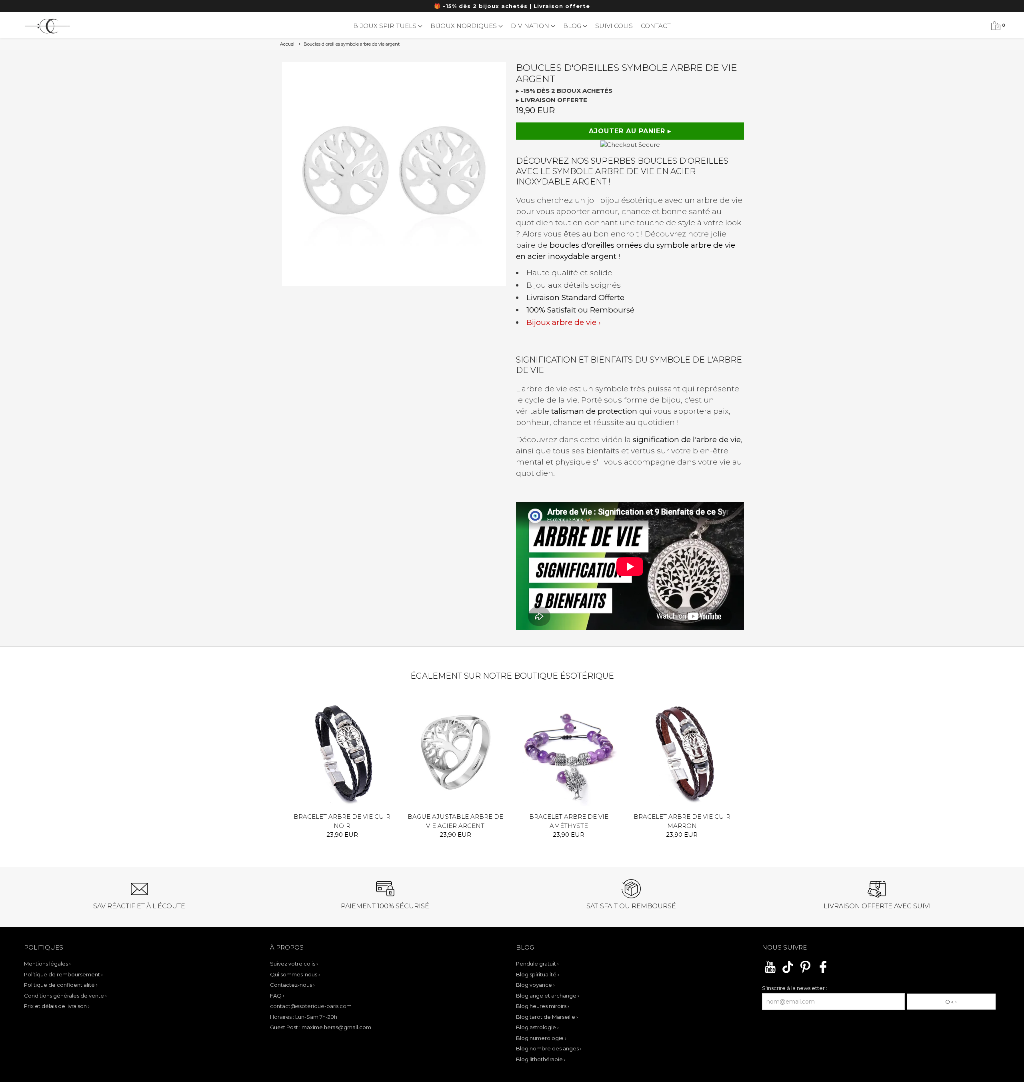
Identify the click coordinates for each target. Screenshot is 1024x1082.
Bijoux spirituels (385, 26)
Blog (573, 26)
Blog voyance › (535, 985)
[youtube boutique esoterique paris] (770, 972)
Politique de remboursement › (63, 974)
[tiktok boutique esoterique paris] (788, 972)
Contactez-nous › (292, 985)
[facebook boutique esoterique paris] (823, 972)
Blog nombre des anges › (549, 1048)
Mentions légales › (47, 963)
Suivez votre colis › (294, 963)
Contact (656, 26)
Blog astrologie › (537, 1027)
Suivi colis (614, 26)
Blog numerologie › (541, 1038)
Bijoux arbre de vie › (563, 322)
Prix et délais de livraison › (57, 1006)
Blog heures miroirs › (542, 1006)
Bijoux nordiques (464, 26)
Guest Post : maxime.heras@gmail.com (320, 1027)
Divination (531, 26)
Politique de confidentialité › (61, 985)
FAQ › (277, 995)
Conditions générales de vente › (65, 995)
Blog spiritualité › (537, 974)
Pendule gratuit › (537, 963)
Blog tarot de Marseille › (547, 1017)
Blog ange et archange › (547, 995)
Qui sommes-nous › (295, 974)
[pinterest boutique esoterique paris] (805, 972)
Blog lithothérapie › (541, 1059)
